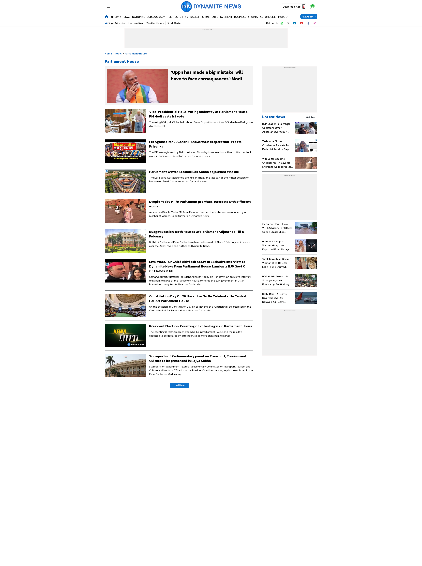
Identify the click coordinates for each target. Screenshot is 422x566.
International (120, 17)
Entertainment (221, 17)
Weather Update (155, 23)
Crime (206, 17)
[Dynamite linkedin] (295, 23)
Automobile (268, 17)
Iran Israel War (135, 23)
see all (310, 117)
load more (179, 385)
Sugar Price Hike (116, 23)
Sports (253, 17)
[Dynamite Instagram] (314, 23)
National (138, 17)
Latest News (273, 116)
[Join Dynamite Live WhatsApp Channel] (281, 23)
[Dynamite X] (288, 23)
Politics (172, 17)
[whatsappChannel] (312, 6)
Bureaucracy (156, 17)
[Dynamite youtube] (301, 23)
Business (240, 17)
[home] (106, 16)
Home (108, 53)
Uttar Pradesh (190, 17)
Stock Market (174, 23)
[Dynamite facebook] (308, 23)
